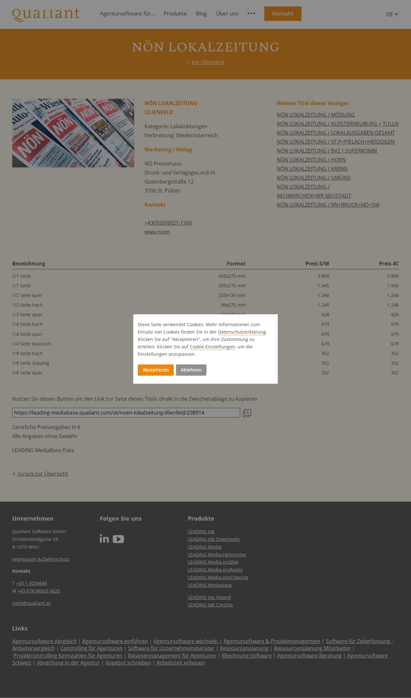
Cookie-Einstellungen (212, 347)
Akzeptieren (156, 370)
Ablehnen (191, 370)
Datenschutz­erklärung (242, 332)
